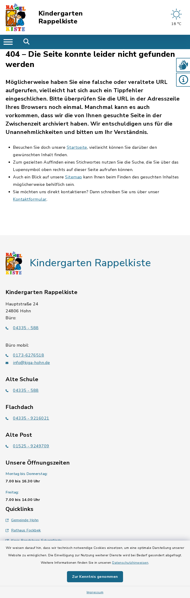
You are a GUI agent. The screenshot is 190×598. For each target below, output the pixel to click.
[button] (183, 65)
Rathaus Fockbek (26, 530)
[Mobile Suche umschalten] (26, 42)
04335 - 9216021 (31, 418)
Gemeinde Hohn (25, 520)
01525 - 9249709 (31, 446)
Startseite (77, 147)
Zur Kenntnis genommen (95, 576)
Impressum (95, 592)
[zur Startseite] (16, 17)
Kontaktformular (30, 199)
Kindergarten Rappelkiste (60, 17)
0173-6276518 (28, 355)
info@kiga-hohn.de (31, 362)
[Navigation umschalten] (8, 42)
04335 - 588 (26, 328)
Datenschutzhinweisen (130, 562)
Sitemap (73, 177)
